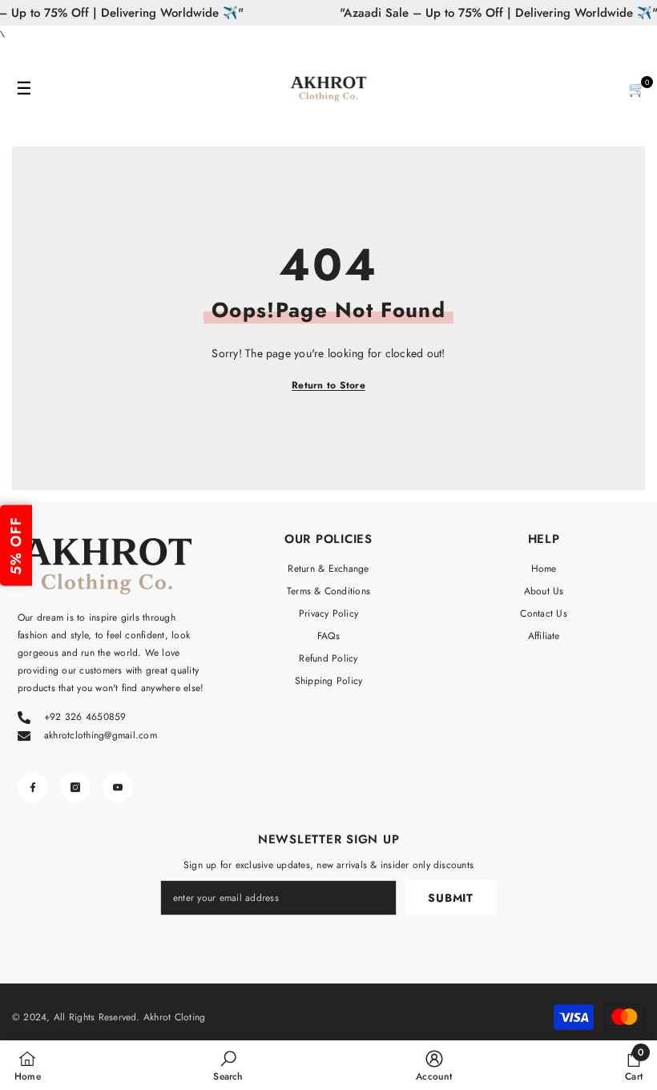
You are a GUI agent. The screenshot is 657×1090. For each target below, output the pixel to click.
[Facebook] (33, 787)
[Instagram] (75, 787)
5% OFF (16, 545)
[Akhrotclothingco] (328, 89)
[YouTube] (118, 787)
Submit (450, 898)
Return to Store (328, 385)
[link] (228, 1065)
